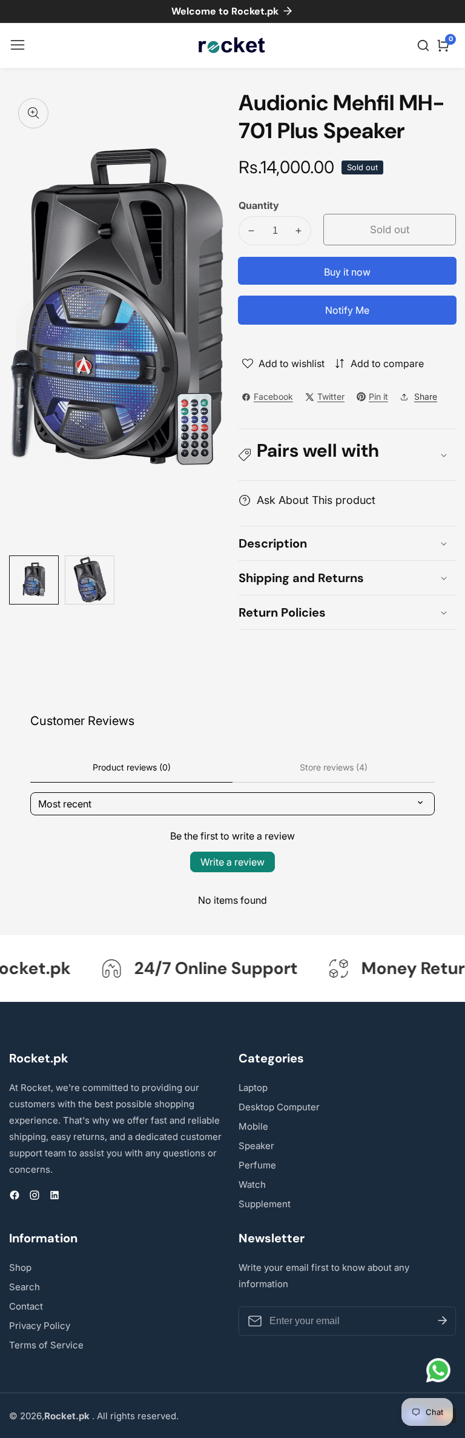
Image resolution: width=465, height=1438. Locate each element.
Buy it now (347, 272)
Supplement (265, 1204)
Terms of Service (46, 1345)
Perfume (257, 1165)
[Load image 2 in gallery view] (89, 580)
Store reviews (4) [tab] (334, 767)
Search (24, 1287)
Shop (20, 1267)
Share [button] (425, 396)
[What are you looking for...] (425, 45)
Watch (252, 1184)
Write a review (232, 862)
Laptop (253, 1087)
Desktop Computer (279, 1107)
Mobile (253, 1126)
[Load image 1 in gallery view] (34, 580)
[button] (347, 454)
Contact (26, 1306)
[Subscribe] (442, 1321)
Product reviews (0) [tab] (132, 767)
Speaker (256, 1145)
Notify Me (347, 310)
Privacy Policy (39, 1325)
